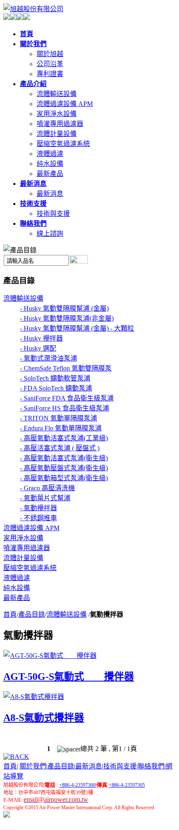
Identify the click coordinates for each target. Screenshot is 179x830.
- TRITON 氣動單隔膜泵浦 (58, 418)
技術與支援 (53, 213)
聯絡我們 (151, 766)
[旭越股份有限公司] (33, 8)
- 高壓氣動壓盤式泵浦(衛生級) (64, 468)
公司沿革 (50, 63)
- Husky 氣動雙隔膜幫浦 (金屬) (64, 308)
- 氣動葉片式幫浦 (45, 497)
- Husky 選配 (38, 348)
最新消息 (50, 193)
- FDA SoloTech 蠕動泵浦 (56, 388)
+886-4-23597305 (127, 785)
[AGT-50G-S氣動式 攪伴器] (50, 655)
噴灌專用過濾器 (60, 123)
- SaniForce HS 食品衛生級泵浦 (64, 408)
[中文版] (6, 17)
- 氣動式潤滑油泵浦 (48, 358)
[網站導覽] (20, 17)
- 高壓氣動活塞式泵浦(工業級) (64, 438)
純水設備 (50, 163)
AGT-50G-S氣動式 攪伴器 (68, 676)
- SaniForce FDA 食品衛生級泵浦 (67, 398)
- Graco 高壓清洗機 (47, 488)
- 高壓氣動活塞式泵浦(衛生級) (64, 458)
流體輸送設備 (57, 93)
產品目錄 (31, 614)
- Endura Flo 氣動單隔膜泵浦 (61, 428)
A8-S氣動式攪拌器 (43, 717)
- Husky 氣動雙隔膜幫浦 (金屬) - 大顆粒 (77, 328)
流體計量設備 (57, 133)
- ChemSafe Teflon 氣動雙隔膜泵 (66, 368)
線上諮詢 (50, 233)
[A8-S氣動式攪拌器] (33, 696)
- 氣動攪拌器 (38, 507)
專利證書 (50, 73)
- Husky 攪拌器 (41, 338)
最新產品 (50, 173)
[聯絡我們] (26, 17)
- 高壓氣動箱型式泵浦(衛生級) (64, 478)
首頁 (10, 614)
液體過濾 (50, 153)
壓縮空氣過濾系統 (63, 143)
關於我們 (33, 766)
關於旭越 (50, 53)
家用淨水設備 (57, 113)
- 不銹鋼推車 (38, 517)
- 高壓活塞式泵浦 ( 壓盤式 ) (59, 448)
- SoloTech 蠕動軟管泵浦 (55, 378)
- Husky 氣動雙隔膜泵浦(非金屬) (67, 318)
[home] (6, 815)
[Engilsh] (13, 17)
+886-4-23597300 (77, 785)
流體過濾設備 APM (65, 103)
